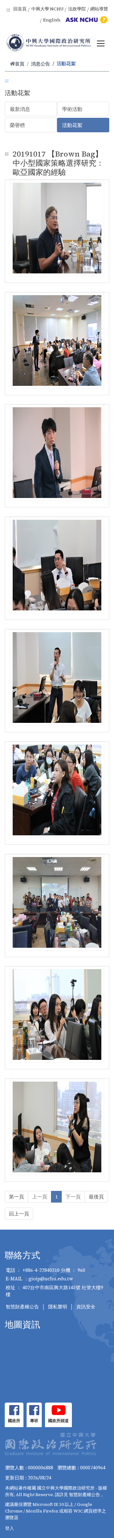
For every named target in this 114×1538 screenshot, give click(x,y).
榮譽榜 (17, 125)
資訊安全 (85, 1306)
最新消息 (20, 109)
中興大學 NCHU (47, 9)
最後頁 (96, 1196)
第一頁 (16, 1196)
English (51, 20)
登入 (9, 1528)
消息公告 (40, 63)
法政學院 (77, 9)
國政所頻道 (58, 1420)
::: (8, 9)
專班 (34, 1420)
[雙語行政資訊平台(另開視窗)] (85, 19)
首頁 (19, 63)
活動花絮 (72, 125)
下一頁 (73, 1196)
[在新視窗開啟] (14, 1410)
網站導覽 (99, 9)
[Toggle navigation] (100, 43)
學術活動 (72, 109)
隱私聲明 (57, 1306)
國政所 (14, 1420)
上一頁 (39, 1196)
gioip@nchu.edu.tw (50, 1278)
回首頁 (20, 9)
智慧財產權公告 (22, 1306)
